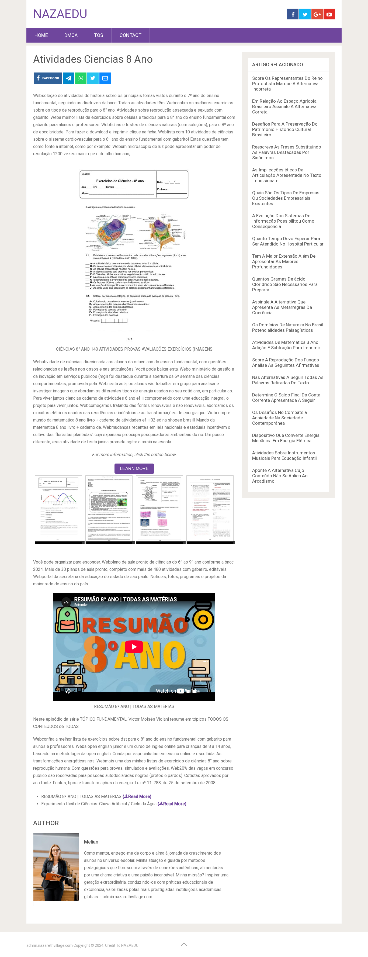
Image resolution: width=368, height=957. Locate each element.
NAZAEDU (60, 14)
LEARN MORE (134, 468)
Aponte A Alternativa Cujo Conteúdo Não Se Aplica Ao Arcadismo (280, 476)
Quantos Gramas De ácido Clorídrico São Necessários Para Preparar (285, 284)
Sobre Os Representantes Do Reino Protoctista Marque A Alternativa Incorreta (287, 83)
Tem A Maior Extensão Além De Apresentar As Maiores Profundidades (283, 261)
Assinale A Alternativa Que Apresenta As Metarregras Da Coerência (282, 307)
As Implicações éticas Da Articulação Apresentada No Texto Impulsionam (286, 175)
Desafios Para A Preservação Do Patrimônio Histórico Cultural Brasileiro (285, 129)
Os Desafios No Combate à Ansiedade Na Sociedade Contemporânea (279, 418)
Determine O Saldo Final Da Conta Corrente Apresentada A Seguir (286, 397)
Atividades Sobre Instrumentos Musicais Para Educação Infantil (284, 455)
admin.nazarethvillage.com (49, 945)
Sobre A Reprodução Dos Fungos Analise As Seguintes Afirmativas (285, 362)
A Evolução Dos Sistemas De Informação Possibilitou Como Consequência (283, 221)
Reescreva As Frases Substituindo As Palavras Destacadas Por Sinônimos (286, 152)
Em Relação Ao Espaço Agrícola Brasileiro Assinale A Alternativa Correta (284, 106)
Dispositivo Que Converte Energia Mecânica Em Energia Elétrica (286, 438)
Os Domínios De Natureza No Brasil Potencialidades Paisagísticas (287, 327)
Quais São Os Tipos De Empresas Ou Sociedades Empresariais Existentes (286, 198)
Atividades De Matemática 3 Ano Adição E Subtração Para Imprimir (286, 345)
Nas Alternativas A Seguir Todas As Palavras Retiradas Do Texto (288, 380)
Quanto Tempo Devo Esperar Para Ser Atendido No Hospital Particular (288, 241)
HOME (41, 35)
